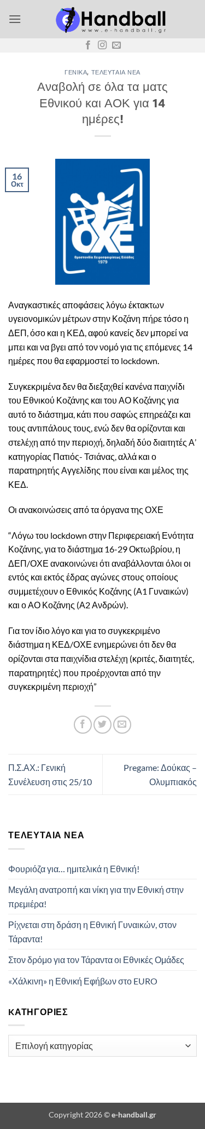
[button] (14, 18)
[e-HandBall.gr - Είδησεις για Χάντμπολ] (109, 19)
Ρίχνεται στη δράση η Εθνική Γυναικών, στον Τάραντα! (92, 931)
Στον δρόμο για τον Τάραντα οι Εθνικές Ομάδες (96, 959)
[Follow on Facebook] (88, 45)
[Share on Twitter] (102, 725)
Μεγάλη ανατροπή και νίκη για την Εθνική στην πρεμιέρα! (96, 896)
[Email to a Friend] (122, 725)
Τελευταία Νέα (115, 72)
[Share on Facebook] (83, 725)
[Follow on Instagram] (102, 45)
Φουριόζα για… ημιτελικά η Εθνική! (73, 868)
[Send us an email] (116, 45)
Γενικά (76, 72)
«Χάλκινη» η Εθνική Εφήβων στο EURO (82, 981)
